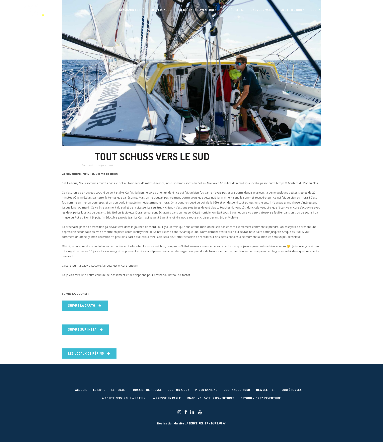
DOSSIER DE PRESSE (147, 390)
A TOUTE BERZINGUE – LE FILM (124, 398)
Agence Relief (197, 423)
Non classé (87, 165)
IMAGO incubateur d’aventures (211, 398)
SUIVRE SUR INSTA (82, 329)
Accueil (81, 390)
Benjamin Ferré (105, 165)
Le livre (99, 390)
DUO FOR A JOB (178, 390)
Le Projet (119, 390)
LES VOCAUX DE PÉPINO (86, 353)
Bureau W (218, 423)
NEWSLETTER (265, 390)
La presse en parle (166, 398)
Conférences (291, 390)
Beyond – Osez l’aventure (261, 398)
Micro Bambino (206, 390)
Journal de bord (237, 390)
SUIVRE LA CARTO (81, 306)
